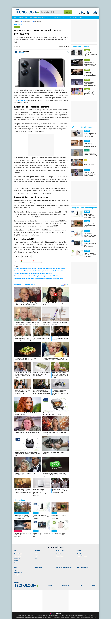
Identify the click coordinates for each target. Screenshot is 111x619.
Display (17, 256)
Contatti (94, 585)
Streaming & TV (18, 572)
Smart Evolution (60, 556)
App (36, 558)
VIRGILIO (24, 615)
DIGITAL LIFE (18, 531)
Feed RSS (50, 585)
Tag (81, 585)
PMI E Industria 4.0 (83, 567)
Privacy (28, 617)
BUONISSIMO (84, 615)
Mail (88, 13)
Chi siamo (17, 617)
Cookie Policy (33, 617)
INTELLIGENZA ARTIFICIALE (21, 513)
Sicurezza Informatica (63, 567)
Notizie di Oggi (18, 553)
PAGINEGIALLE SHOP (40, 615)
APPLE (27, 17)
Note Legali (23, 617)
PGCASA (48, 615)
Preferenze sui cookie (42, 617)
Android (37, 553)
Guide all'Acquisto (82, 556)
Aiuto (49, 617)
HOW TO (46, 17)
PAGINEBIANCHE (54, 615)
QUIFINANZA (78, 615)
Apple (36, 556)
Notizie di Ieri (17, 556)
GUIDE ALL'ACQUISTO (56, 17)
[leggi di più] (68, 52)
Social (15, 570)
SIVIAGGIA (71, 615)
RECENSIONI (73, 17)
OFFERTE (65, 17)
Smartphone (26, 256)
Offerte (16, 562)
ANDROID (20, 17)
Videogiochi (17, 574)
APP (86, 160)
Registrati (82, 13)
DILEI (67, 615)
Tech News (17, 558)
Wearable (58, 553)
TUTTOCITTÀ (62, 615)
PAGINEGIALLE (30, 615)
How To (79, 553)
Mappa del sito (66, 585)
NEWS (15, 17)
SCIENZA (87, 150)
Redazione (38, 567)
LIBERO (20, 615)
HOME (15, 24)
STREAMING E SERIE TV (36, 17)
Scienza (16, 560)
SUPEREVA (90, 615)
